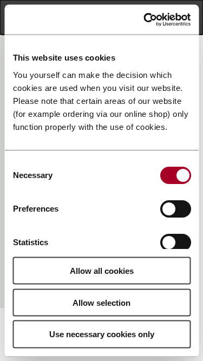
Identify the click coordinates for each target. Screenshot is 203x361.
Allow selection (101, 302)
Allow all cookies (102, 270)
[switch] (175, 208)
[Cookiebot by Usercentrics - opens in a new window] (145, 19)
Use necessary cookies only (101, 334)
